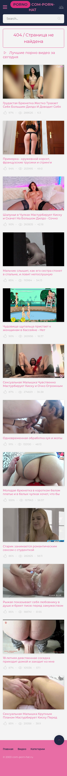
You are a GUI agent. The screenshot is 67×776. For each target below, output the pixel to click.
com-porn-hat (34, 7)
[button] (5, 7)
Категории (38, 749)
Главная (8, 749)
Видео (22, 749)
